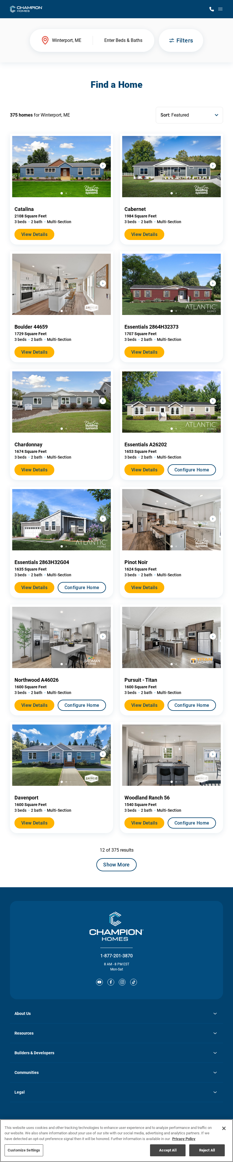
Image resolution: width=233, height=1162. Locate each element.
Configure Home (191, 470)
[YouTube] (99, 982)
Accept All (167, 1150)
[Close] (224, 1128)
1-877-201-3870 (116, 956)
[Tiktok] (133, 982)
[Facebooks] (110, 982)
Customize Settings (24, 1150)
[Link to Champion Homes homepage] (26, 9)
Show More (116, 865)
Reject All (207, 1150)
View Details (34, 234)
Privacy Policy (183, 1139)
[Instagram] (122, 982)
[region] (116, 1140)
